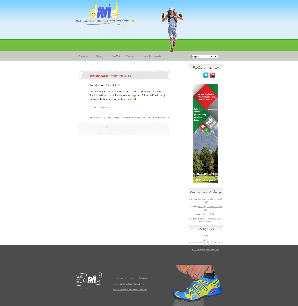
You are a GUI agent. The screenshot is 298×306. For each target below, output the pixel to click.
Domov (83, 56)
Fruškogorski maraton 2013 (110, 75)
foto (131, 278)
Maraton (151, 117)
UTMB (205, 244)
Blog (99, 56)
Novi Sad (158, 117)
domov (115, 278)
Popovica (166, 117)
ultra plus (93, 120)
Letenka (144, 117)
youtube (212, 75)
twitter (206, 75)
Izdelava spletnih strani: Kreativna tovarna (130, 289)
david (127, 278)
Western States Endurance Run (205, 249)
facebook (199, 75)
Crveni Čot (110, 117)
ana (197, 214)
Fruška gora (119, 117)
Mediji (206, 240)
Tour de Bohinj (209, 214)
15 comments (95, 117)
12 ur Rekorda (151, 56)
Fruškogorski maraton (133, 117)
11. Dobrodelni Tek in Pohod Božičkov (211, 220)
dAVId (114, 56)
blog (121, 278)
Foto (129, 56)
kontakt (150, 278)
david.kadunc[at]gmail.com (132, 283)
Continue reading (104, 107)
